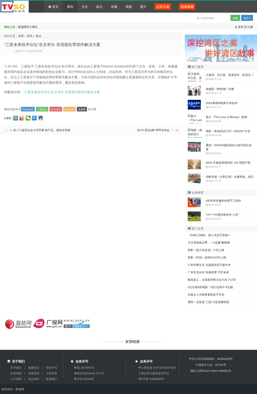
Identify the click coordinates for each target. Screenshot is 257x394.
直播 (114, 6)
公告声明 (51, 373)
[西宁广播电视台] (76, 324)
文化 (85, 6)
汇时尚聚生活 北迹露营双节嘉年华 (209, 265)
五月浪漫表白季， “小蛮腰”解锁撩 (209, 242)
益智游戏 (69, 109)
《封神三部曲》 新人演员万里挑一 (209, 235)
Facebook (27, 109)
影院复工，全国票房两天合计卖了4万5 (212, 280)
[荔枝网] (18, 324)
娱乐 (99, 6)
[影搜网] (22, 7)
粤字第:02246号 (84, 379)
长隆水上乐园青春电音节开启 (206, 294)
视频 (128, 6)
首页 (55, 6)
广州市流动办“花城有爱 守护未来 (208, 272)
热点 (38, 36)
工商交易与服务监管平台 (153, 373)
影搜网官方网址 (28, 27)
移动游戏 (56, 109)
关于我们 (16, 367)
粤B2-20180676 (84, 367)
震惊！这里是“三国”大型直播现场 (208, 302)
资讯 (70, 6)
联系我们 (51, 379)
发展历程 (33, 373)
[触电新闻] (47, 323)
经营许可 (51, 367)
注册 (250, 27)
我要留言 (33, 367)
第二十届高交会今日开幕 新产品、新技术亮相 (41, 130)
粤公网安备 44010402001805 (157, 367)
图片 (143, 6)
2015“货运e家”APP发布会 (153, 130)
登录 (240, 27)
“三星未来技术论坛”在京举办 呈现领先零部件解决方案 (52, 44)
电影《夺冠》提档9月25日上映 (207, 257)
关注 (246, 18)
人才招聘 (16, 379)
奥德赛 (82, 109)
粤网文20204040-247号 (89, 373)
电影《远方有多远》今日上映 (206, 250)
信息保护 (33, 379)
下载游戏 (42, 109)
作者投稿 (16, 373)
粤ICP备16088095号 (151, 379)
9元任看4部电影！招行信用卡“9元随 (210, 287)
